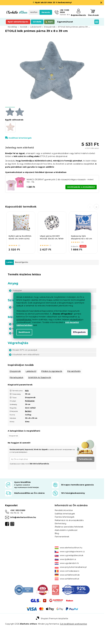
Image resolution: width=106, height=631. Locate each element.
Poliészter (30, 401)
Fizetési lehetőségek (64, 517)
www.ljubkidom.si (68, 559)
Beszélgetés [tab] (21, 262)
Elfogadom (79, 332)
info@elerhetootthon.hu (23, 517)
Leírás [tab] (9, 262)
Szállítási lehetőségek (20, 138)
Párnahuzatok (16, 377)
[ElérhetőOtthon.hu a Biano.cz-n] (55, 589)
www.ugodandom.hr (69, 563)
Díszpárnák (15, 371)
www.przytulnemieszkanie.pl (73, 567)
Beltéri (28, 411)
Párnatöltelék (74, 371)
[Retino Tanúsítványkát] (76, 589)
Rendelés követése (64, 510)
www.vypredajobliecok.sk (71, 555)
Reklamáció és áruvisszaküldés (69, 520)
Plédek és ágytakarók (51, 371)
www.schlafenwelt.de (70, 575)
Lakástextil (31, 371)
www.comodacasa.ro (69, 571)
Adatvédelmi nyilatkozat (66, 530)
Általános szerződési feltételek (69, 527)
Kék (27, 391)
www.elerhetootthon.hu (71, 547)
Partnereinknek (62, 536)
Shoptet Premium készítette (54, 618)
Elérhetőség (60, 523)
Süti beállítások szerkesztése (73, 624)
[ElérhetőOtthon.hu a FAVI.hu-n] (42, 589)
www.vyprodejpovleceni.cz (72, 551)
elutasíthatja (76, 319)
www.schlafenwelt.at (69, 579)
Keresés (46, 12)
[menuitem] (18, 22)
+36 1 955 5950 (17, 510)
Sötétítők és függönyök (39, 377)
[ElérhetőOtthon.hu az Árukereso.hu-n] (24, 589)
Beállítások (24, 332)
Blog (57, 533)
